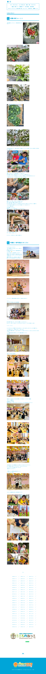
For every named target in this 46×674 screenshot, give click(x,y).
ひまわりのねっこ (15, 4)
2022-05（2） (23, 587)
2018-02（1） (31, 611)
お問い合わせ (30, 8)
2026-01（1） (14, 576)
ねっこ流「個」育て (22, 4)
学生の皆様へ (27, 6)
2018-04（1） (14, 611)
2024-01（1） (14, 578)
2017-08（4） (31, 615)
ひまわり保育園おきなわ (18, 669)
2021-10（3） (23, 591)
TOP (11, 4)
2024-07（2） (31, 576)
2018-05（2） (31, 609)
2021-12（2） (31, 589)
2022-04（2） (31, 587)
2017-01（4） (14, 622)
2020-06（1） (14, 600)
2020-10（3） (31, 596)
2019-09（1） (31, 602)
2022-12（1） (14, 583)
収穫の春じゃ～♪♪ (16, 18)
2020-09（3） (14, 598)
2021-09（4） (31, 591)
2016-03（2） (31, 624)
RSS (33, 669)
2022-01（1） (23, 589)
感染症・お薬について (15, 6)
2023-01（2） (31, 580)
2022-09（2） (14, 585)
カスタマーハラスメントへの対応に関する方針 (15, 8)
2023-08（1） (23, 578)
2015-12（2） (31, 626)
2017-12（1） (23, 613)
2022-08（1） (23, 585)
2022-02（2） (14, 589)
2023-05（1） (31, 578)
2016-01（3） (23, 626)
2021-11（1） (14, 591)
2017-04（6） (14, 620)
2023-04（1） (14, 580)
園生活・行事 (28, 4)
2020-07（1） (31, 598)
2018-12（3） (31, 604)
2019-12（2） (23, 602)
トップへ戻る (23, 653)
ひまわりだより (33, 4)
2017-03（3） (23, 620)
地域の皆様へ (32, 6)
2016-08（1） (23, 624)
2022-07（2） (31, 585)
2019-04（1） (23, 604)
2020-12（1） (14, 596)
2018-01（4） (14, 613)
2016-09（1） (14, 624)
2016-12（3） (23, 622)
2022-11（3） (23, 583)
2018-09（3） (31, 607)
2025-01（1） (23, 576)
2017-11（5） (31, 613)
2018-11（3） (14, 607)
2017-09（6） (23, 615)
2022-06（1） (14, 587)
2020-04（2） (31, 600)
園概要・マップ (35, 8)
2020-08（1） (23, 598)
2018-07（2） (23, 609)
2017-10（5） (14, 615)
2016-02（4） (14, 626)
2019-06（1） (14, 604)
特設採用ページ (21, 6)
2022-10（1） (31, 583)
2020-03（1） (14, 602)
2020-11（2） (23, 596)
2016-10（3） (31, 622)
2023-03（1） (23, 580)
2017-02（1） (31, 620)
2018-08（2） (14, 609)
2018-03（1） (23, 611)
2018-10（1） (23, 607)
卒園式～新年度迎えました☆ (19, 242)
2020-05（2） (23, 600)
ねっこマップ (25, 8)
